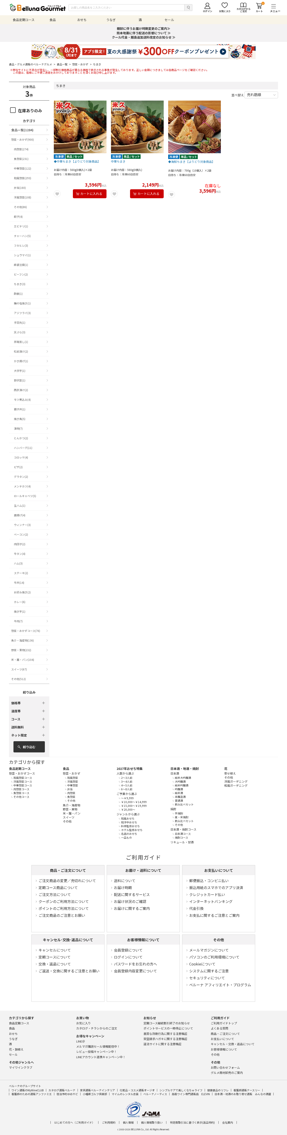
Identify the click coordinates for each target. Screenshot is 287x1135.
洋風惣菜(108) (22, 197)
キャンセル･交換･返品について (68, 939)
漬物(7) (18, 428)
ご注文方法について (55, 894)
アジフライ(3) (22, 313)
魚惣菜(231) (21, 159)
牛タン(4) (19, 554)
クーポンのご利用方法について (64, 901)
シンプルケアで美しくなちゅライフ (180, 1090)
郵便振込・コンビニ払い (209, 880)
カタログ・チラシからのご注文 (96, 1028)
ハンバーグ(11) (23, 448)
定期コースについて (55, 957)
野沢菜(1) (19, 380)
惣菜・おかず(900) (22, 139)
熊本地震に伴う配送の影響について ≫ (144, 33)
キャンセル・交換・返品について (232, 1044)
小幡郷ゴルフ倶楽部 (95, 1094)
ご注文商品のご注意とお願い (62, 915)
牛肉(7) (18, 621)
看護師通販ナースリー (246, 1090)
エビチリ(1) (21, 226)
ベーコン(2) (21, 534)
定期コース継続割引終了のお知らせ (167, 1023)
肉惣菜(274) (21, 149)
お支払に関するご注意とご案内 (214, 915)
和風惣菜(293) (22, 178)
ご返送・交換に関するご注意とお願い (69, 970)
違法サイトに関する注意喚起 (162, 1044)
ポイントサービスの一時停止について (168, 1028)
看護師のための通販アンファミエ (31, 1094)
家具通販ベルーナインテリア (97, 1090)
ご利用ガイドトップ (224, 1023)
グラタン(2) (21, 476)
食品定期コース (20, 768)
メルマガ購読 (98, 1046)
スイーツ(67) (19, 669)
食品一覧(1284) (22, 130)
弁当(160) (20, 188)
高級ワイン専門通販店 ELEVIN (191, 1094)
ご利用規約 (108, 1122)
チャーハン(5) (22, 236)
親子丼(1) (19, 409)
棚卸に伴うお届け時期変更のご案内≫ (143, 28)
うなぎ (13, 1039)
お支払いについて (218, 870)
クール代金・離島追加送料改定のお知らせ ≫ (143, 37)
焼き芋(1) (19, 611)
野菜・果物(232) (21, 650)
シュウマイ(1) (22, 255)
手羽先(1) (19, 322)
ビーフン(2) (21, 274)
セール (13, 1054)
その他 (218, 939)
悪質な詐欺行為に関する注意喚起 (165, 1034)
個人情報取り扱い (152, 1122)
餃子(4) (18, 216)
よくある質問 (219, 1028)
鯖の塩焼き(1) (22, 303)
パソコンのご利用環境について (214, 957)
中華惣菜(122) (22, 168)
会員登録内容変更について (135, 970)
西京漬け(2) (21, 390)
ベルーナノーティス (155, 1094)
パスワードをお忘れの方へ (135, 964)
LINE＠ (80, 1041)
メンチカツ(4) (22, 486)
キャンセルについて (55, 950)
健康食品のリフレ (218, 1090)
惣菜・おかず (82, 64)
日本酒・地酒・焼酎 (184, 768)
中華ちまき (118, 162)
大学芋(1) (19, 371)
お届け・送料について (143, 870)
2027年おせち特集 (130, 768)
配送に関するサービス (132, 894)
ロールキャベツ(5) (25, 496)
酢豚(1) (18, 293)
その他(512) (18, 679)
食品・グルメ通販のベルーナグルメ (32, 64)
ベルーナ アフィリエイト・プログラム (220, 984)
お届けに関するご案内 (132, 908)
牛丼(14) (19, 582)
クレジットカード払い (207, 894)
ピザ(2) (18, 467)
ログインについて (128, 957)
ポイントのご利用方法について (64, 908)
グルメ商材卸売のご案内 (227, 1072)
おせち (13, 1034)
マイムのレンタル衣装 (125, 1094)
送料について (124, 880)
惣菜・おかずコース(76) (25, 631)
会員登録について (128, 950)
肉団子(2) (19, 544)
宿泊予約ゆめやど (67, 1094)
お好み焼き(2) (22, 592)
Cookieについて (202, 964)
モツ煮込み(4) (22, 399)
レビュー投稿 (96, 1051)
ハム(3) (18, 563)
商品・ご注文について (68, 870)
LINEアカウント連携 (101, 1057)
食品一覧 (64, 64)
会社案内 (227, 1122)
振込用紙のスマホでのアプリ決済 (216, 887)
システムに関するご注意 (209, 970)
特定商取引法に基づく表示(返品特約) (192, 1122)
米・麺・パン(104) (22, 659)
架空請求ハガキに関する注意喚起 (165, 1039)
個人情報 (128, 1122)
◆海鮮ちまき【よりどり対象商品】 (191, 162)
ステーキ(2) (21, 573)
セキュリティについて (207, 977)
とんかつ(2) (21, 438)
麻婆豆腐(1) (21, 265)
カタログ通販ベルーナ (61, 1090)
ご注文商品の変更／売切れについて (67, 880)
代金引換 (196, 908)
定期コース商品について (58, 887)
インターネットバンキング (211, 901)
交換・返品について (55, 964)
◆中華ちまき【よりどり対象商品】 (77, 162)
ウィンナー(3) (22, 525)
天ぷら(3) (19, 332)
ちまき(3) (19, 284)
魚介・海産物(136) (22, 640)
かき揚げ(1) (21, 361)
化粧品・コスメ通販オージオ (137, 1090)
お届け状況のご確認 (130, 901)
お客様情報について (143, 939)
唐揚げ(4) (19, 515)
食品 (66, 768)
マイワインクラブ (20, 1067)
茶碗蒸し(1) (21, 342)
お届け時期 (123, 887)
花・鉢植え (16, 1049)
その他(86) (20, 207)
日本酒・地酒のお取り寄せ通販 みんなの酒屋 (243, 1094)
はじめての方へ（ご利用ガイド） (74, 1122)
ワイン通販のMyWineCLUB (27, 1090)
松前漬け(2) (21, 351)
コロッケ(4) (21, 457)
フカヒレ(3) (21, 245)
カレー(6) (19, 602)
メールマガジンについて (209, 950)
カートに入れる (91, 193)
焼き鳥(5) (19, 419)
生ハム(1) (19, 505)
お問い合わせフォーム (225, 1067)
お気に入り (83, 1023)
